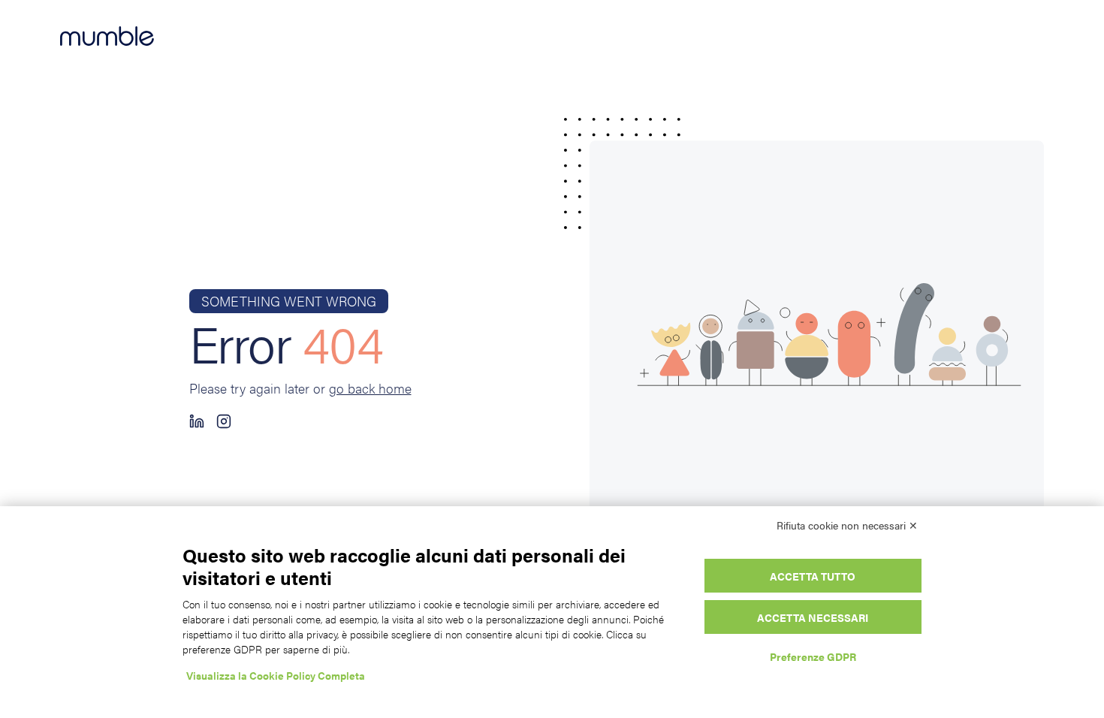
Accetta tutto (812, 576)
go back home (370, 388)
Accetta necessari (812, 617)
